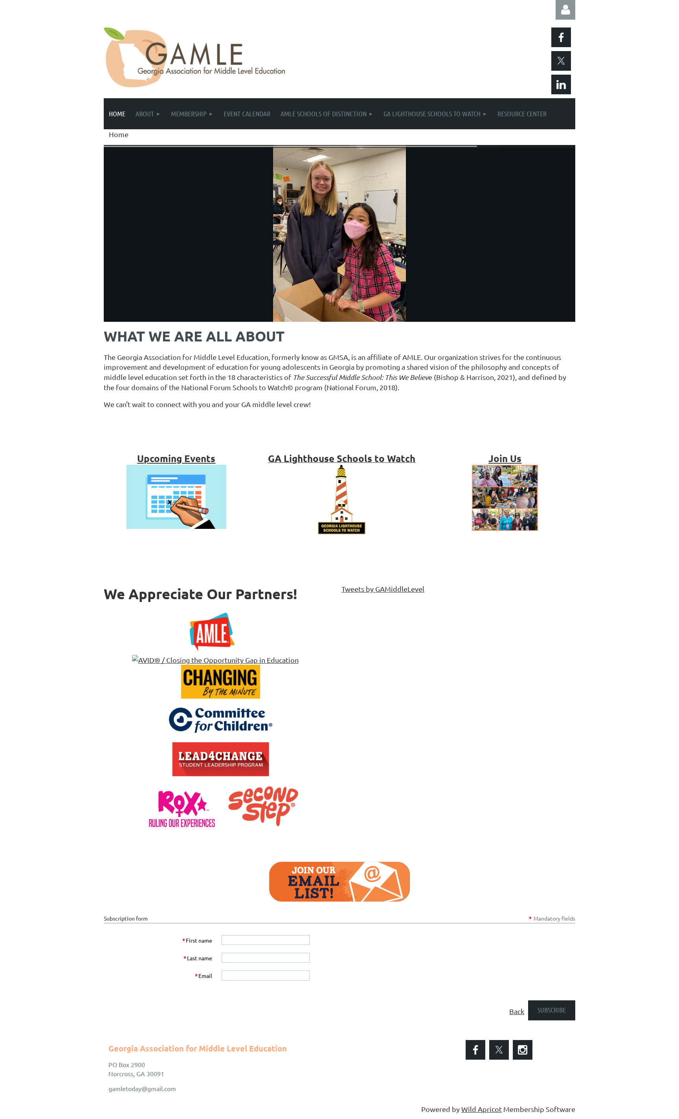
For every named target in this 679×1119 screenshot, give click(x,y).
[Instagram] (522, 1050)
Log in (565, 10)
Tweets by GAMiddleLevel (382, 589)
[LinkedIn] (561, 84)
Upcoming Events (176, 458)
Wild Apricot (481, 1109)
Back (516, 1011)
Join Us (504, 458)
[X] (561, 61)
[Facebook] (561, 37)
